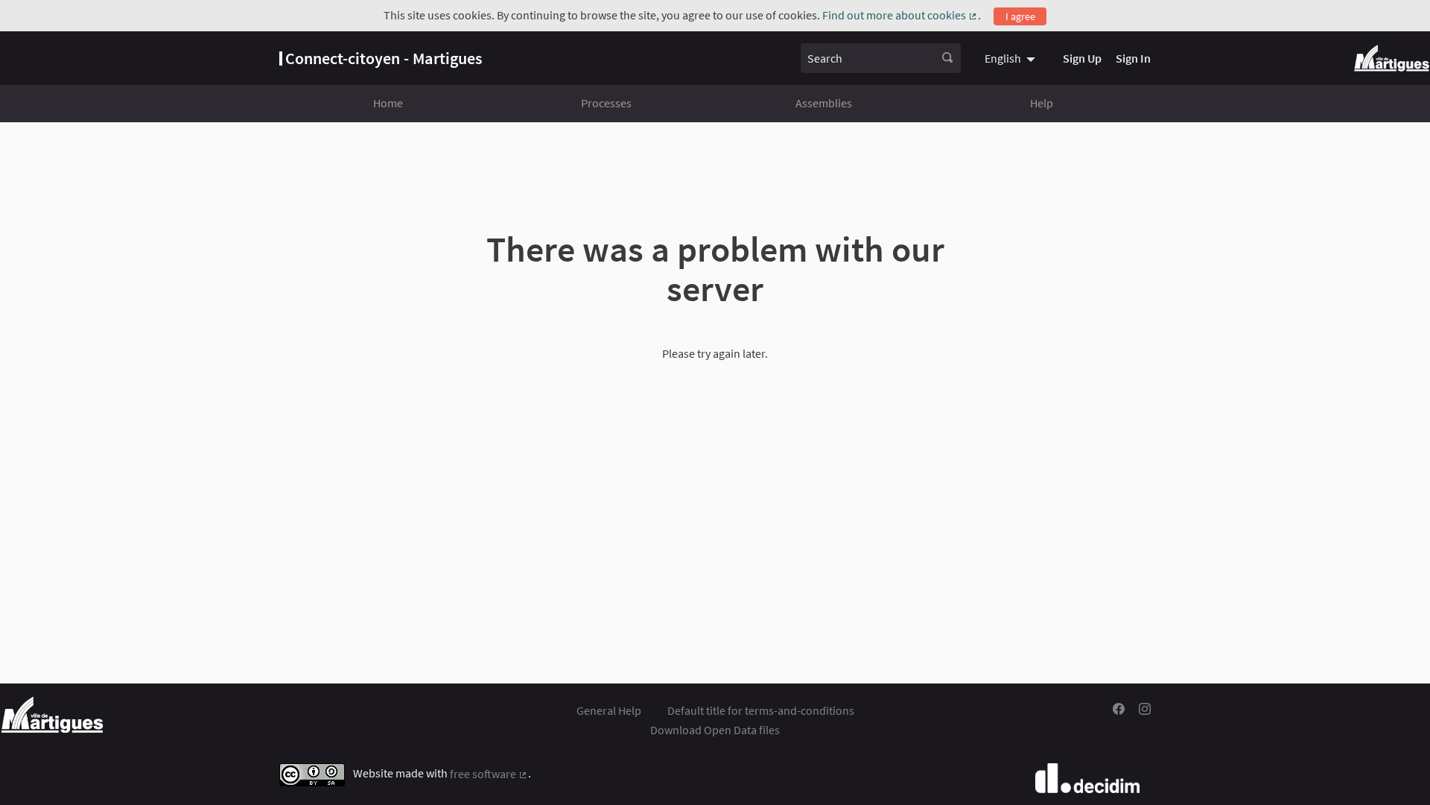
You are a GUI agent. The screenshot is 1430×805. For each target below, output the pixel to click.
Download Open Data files (715, 729)
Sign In (1133, 58)
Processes (606, 102)
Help (1041, 102)
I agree (1020, 16)
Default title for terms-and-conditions (760, 710)
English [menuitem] (1003, 58)
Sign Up (1082, 58)
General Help (608, 710)
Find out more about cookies (900, 14)
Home (388, 102)
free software (489, 773)
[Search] (947, 58)
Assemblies (823, 102)
